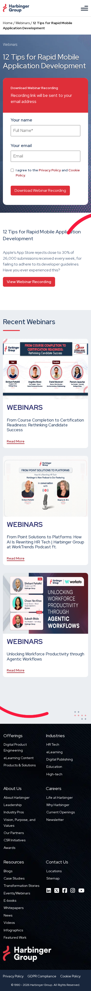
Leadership (13, 805)
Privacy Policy (50, 170)
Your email (21, 145)
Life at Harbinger (59, 797)
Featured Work (15, 937)
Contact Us (57, 862)
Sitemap (52, 878)
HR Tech (52, 744)
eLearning (54, 752)
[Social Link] (48, 890)
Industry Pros (14, 812)
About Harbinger (17, 797)
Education (54, 766)
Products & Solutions (20, 765)
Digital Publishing (59, 759)
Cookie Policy (70, 976)
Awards (9, 847)
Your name (21, 120)
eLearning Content (18, 758)
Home (8, 23)
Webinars (23, 23)
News (8, 915)
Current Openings (60, 812)
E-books (10, 900)
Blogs (8, 871)
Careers (53, 788)
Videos (9, 922)
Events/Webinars (17, 893)
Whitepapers (14, 908)
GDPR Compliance (41, 976)
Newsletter (55, 819)
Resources (13, 862)
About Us (12, 788)
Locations (54, 871)
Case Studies (14, 878)
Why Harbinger (57, 805)
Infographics (13, 930)
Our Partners (14, 833)
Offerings (13, 735)
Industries (55, 735)
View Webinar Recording (29, 281)
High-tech (54, 774)
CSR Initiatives (14, 840)
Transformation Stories (21, 885)
